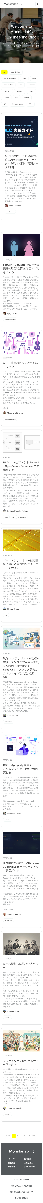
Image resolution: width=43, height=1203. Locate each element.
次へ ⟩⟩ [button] (34, 1136)
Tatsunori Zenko (14, 813)
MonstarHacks (17, 104)
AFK (30, 104)
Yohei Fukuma (13, 1011)
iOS (16, 98)
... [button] (26, 1136)
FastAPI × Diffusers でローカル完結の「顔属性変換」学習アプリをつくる (21, 268)
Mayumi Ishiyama (15, 413)
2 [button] (17, 1136)
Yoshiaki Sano (15, 205)
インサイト (28, 1163)
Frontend (31, 85)
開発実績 (11, 1163)
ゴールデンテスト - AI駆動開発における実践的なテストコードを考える (20, 564)
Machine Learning (10, 78)
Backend (20, 91)
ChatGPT (7, 91)
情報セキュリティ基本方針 (21, 1186)
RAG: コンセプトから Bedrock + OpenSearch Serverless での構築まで (21, 466)
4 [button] (24, 1136)
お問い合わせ (29, 1166)
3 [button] (20, 1136)
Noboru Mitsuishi (14, 914)
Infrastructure (8, 85)
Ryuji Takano (12, 313)
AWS (34, 78)
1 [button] (13, 1136)
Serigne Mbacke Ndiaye (17, 511)
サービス (11, 1159)
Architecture (15, 72)
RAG (24, 78)
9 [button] (29, 1136)
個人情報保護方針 (21, 1198)
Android (6, 98)
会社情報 (11, 1166)
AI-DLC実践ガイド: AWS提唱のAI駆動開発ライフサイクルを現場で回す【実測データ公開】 (21, 161)
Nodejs (26, 98)
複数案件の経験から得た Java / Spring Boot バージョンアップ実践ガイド (21, 866)
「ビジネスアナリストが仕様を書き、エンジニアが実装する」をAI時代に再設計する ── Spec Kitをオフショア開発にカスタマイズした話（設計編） (21, 667)
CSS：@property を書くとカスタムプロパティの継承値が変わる (21, 768)
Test (20, 85)
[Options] (37, 4)
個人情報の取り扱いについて (21, 1192)
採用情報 (27, 1159)
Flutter (31, 91)
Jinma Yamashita (14, 1108)
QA (5, 104)
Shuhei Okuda (13, 609)
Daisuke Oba (12, 715)
